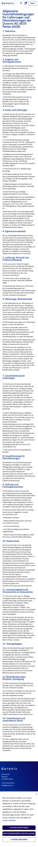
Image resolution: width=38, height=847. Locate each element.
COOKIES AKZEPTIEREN (18, 828)
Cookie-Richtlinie (9, 820)
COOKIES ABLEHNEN (19, 839)
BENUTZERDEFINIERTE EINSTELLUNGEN (19, 833)
